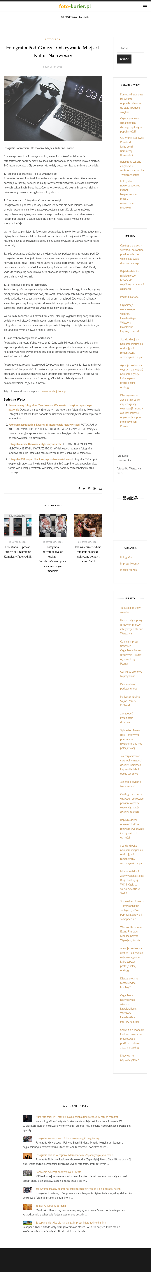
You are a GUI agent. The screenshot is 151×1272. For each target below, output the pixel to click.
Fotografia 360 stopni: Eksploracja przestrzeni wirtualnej (40, 459)
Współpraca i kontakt (75, 17)
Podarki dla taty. (129, 297)
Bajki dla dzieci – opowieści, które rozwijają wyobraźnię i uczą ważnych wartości (132, 829)
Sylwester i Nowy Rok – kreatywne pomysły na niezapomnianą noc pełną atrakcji (131, 739)
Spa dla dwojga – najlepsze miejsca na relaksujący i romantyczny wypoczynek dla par (131, 348)
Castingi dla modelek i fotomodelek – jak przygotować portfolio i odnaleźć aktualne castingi (132, 1039)
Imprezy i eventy (129, 563)
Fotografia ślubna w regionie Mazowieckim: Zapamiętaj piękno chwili (74, 1155)
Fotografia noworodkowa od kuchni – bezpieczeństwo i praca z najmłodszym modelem (130, 194)
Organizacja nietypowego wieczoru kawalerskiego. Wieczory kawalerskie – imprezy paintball (129, 318)
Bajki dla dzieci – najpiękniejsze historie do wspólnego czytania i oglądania (132, 280)
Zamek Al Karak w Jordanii (51, 1206)
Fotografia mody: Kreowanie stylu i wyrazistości (35, 444)
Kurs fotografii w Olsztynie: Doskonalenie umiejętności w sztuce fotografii (77, 1117)
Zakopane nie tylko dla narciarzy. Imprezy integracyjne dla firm (71, 1223)
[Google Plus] (94, 488)
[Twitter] (84, 488)
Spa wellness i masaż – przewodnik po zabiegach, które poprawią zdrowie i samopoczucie (132, 910)
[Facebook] (79, 488)
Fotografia (52, 39)
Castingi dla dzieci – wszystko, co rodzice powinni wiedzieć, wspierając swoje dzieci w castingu (131, 254)
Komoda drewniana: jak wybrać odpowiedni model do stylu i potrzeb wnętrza (131, 103)
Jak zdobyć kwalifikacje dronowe (126, 718)
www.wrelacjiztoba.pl (54, 391)
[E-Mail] (100, 488)
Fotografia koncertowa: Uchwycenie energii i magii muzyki (68, 1138)
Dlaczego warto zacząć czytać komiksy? (129, 983)
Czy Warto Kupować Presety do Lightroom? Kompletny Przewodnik (17, 551)
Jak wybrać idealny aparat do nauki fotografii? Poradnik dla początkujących (78, 1189)
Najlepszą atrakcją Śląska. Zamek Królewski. (130, 701)
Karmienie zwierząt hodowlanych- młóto (58, 1172)
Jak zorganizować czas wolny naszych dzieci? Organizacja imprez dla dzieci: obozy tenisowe (131, 765)
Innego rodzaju (128, 570)
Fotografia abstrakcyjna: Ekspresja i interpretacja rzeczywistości (44, 425)
